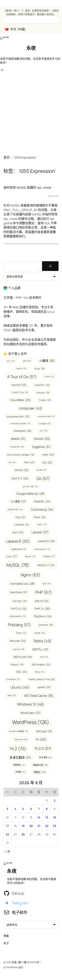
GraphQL (42, 501)
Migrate (30, 556)
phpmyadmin (18, 616)
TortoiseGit (13, 679)
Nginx (30, 575)
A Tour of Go (21, 376)
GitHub (22, 470)
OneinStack (18, 592)
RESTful (40, 649)
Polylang (19, 624)
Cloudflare (20, 400)
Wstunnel (21, 739)
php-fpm (20, 601)
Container (23, 431)
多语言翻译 (20, 757)
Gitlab (41, 470)
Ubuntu (19, 687)
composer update (20, 423)
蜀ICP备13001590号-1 (29, 962)
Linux (11, 556)
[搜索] (50, 266)
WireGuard (30, 713)
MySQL (17, 565)
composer (30, 408)
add (27, 360)
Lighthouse (18, 549)
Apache (21, 368)
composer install (46, 416)
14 (38, 817)
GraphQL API (15, 509)
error (48, 454)
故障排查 (19, 765)
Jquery (42, 524)
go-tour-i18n (30, 486)
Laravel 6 (18, 541)
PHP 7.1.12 (19, 608)
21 (38, 826)
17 (7, 826)
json (17, 532)
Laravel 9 (46, 541)
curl (44, 430)
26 (23, 834)
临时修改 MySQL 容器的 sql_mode (27, 187)
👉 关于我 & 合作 (15, 354)
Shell (44, 657)
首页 (6, 157)
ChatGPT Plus (20, 392)
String (40, 671)
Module (49, 556)
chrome (43, 392)
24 (7, 834)
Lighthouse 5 (42, 549)
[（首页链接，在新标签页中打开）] (4, 38)
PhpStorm (42, 616)
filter (29, 462)
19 (23, 826)
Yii (41, 739)
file (12, 462)
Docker (42, 438)
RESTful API (22, 657)
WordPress (30, 722)
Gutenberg (42, 509)
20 (31, 826)
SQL (21, 672)
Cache (49, 376)
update (44, 687)
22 (46, 826)
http (20, 517)
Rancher (18, 641)
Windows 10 (30, 704)
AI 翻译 (47, 361)
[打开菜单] (2, 70)
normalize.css (22, 584)
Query (21, 632)
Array (39, 368)
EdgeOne (41, 447)
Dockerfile (17, 446)
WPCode (44, 731)
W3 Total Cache (39, 695)
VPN (11, 695)
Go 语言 (18, 501)
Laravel (40, 532)
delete (18, 438)
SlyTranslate (41, 664)
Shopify (17, 664)
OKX (47, 583)
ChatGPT (42, 385)
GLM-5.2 (20, 478)
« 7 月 (6, 852)
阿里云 (40, 772)
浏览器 (20, 772)
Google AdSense (30, 494)
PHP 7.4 (42, 609)
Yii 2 (18, 748)
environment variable (20, 454)
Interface (21, 524)
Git (47, 462)
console (45, 423)
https (40, 517)
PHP (43, 592)
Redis (42, 640)
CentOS (19, 385)
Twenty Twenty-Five (41, 679)
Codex (45, 400)
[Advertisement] (31, 115)
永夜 (31, 48)
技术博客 (45, 757)
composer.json (17, 416)
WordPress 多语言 (18, 731)
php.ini (42, 601)
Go (43, 478)
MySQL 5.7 (46, 565)
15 (46, 817)
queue (39, 632)
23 (54, 826)
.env (11, 361)
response (18, 649)
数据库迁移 (40, 765)
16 (54, 817)
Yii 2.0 (42, 748)
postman (46, 624)
